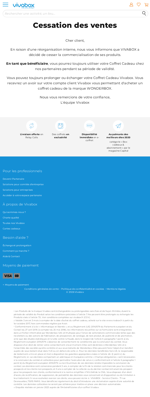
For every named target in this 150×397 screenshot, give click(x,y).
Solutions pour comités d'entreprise (23, 184)
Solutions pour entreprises (18, 189)
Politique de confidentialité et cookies (82, 289)
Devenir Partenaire (13, 178)
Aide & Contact (11, 256)
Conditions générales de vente (41, 289)
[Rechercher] (144, 13)
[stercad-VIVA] (17, 277)
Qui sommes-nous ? (14, 212)
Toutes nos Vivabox (14, 223)
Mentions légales (116, 289)
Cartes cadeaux (11, 228)
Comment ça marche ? (16, 250)
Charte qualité (11, 217)
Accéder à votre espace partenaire (22, 195)
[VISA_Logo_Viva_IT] (8, 277)
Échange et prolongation (17, 245)
